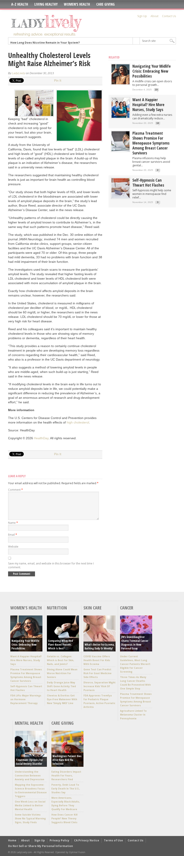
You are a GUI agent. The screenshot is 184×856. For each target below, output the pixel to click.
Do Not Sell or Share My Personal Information (40, 846)
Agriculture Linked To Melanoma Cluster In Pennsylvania (133, 714)
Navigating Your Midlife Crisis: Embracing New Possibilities (151, 71)
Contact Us (169, 16)
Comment (15, 490)
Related (114, 57)
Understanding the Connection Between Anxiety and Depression (29, 775)
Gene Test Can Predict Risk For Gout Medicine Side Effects (97, 673)
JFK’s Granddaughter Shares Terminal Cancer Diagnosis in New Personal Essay (134, 642)
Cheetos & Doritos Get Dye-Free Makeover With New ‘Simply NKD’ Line (62, 699)
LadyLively (18, 73)
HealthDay (41, 438)
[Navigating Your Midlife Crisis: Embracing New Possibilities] (120, 83)
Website (13, 546)
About (154, 16)
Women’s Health (77, 4)
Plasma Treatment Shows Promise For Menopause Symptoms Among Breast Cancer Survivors (151, 143)
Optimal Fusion (77, 852)
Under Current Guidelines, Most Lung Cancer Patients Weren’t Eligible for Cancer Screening (135, 664)
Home (12, 840)
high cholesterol (78, 422)
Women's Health (26, 608)
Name (13, 523)
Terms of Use (113, 840)
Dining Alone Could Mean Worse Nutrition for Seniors (62, 673)
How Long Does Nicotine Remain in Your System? (45, 41)
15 (156, 89)
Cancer (126, 608)
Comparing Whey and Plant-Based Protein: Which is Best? (60, 644)
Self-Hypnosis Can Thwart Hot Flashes (148, 182)
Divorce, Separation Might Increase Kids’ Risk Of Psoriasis (99, 686)
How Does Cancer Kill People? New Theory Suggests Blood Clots (64, 818)
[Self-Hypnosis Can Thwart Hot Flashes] (120, 197)
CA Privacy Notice (86, 840)
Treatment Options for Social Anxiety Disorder (29, 762)
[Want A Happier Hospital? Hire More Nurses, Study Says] (120, 117)
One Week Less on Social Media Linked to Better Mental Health (30, 805)
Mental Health (29, 723)
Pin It (57, 80)
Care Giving (105, 4)
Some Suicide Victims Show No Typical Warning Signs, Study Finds (30, 818)
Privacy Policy (59, 840)
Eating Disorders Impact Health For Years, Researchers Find (66, 775)
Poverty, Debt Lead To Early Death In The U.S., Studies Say (65, 788)
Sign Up (142, 16)
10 (157, 123)
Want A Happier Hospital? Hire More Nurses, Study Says (148, 104)
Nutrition (57, 608)
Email (12, 535)
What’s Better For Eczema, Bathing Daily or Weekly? (99, 646)
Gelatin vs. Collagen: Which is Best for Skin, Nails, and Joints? (60, 660)
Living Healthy (46, 4)
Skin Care (92, 608)
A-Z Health (19, 4)
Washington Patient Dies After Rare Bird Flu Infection (67, 760)
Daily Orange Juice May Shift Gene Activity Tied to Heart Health (61, 686)
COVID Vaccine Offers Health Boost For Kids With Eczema (96, 660)
